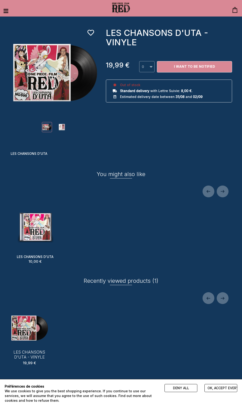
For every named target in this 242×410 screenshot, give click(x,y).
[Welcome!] (121, 7)
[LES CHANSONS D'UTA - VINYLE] (47, 127)
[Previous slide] (208, 191)
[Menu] (6, 11)
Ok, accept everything (222, 388)
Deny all (181, 388)
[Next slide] (223, 191)
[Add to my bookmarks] (90, 33)
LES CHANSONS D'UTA (35, 259)
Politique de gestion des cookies (87, 400)
